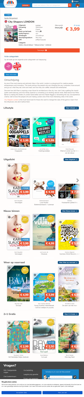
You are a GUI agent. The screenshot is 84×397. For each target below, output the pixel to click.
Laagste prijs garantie (31, 374)
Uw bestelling (28, 370)
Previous (6, 133)
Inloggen (76, 1)
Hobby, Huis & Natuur (26, 45)
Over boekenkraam (10, 376)
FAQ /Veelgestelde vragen (10, 371)
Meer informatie (11, 74)
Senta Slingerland (11, 18)
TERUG (8, 15)
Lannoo (38, 25)
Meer (70, 108)
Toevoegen (41, 50)
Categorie (25, 5)
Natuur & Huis (39, 45)
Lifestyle (48, 45)
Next (77, 133)
